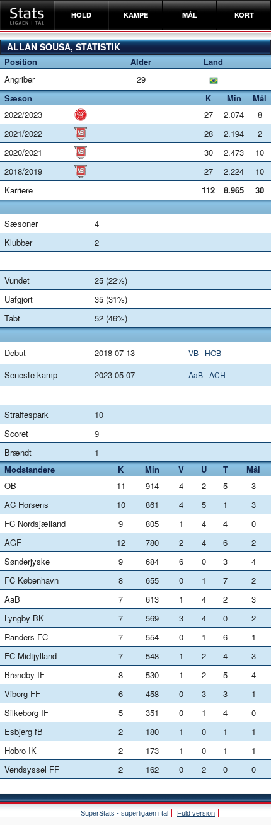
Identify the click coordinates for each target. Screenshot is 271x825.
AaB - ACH (207, 374)
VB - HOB (204, 352)
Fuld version (196, 813)
